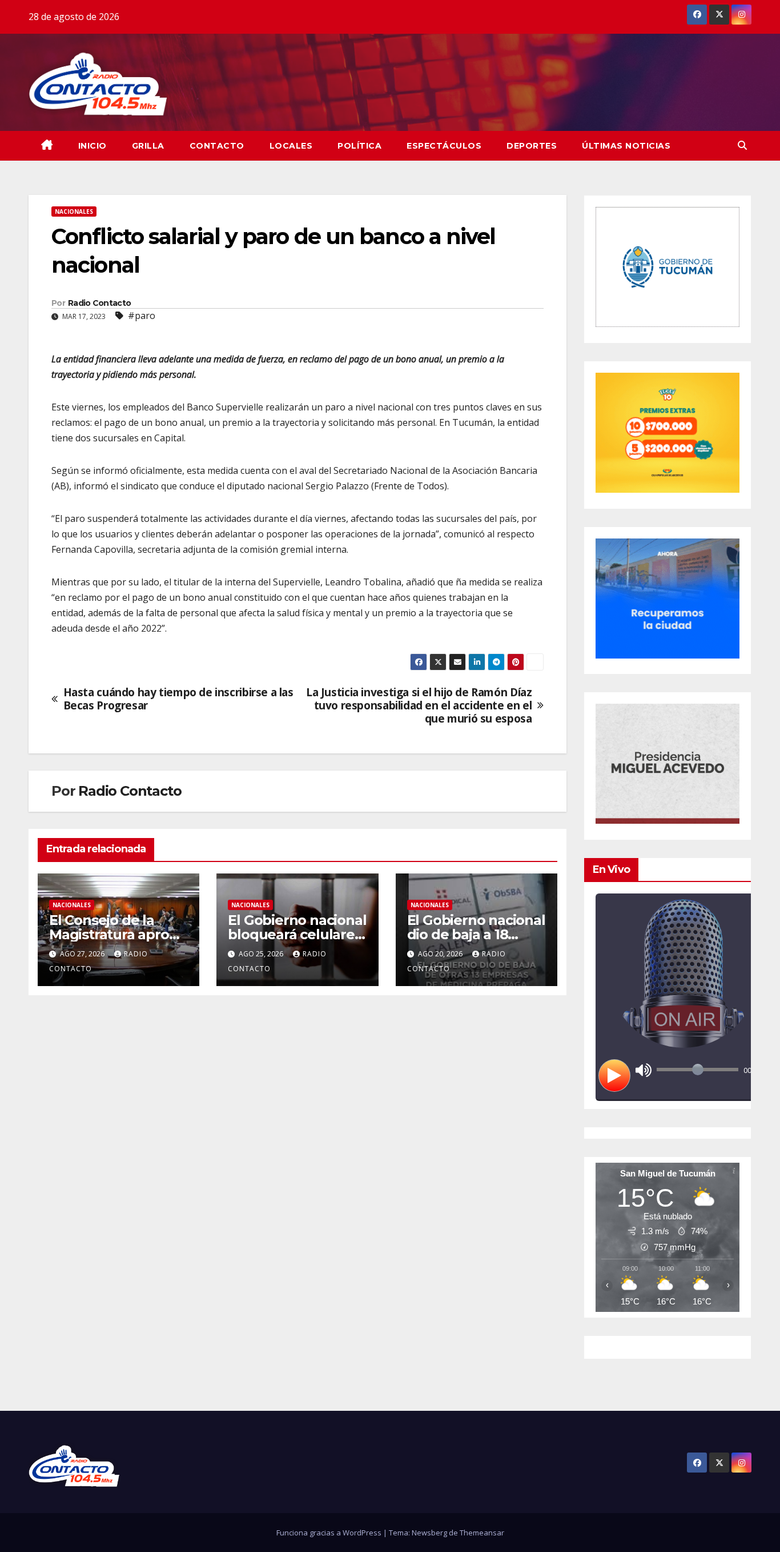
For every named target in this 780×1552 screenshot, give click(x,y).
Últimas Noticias (626, 146)
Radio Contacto (99, 303)
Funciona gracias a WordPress (329, 1532)
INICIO (92, 146)
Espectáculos (444, 146)
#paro (141, 315)
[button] (742, 145)
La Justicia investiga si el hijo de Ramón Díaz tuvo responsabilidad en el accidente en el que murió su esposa (419, 705)
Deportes (531, 146)
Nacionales (74, 212)
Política (359, 146)
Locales (291, 146)
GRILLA (148, 146)
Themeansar (482, 1532)
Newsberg (429, 1532)
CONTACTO (217, 146)
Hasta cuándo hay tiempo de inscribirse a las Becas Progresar (178, 698)
